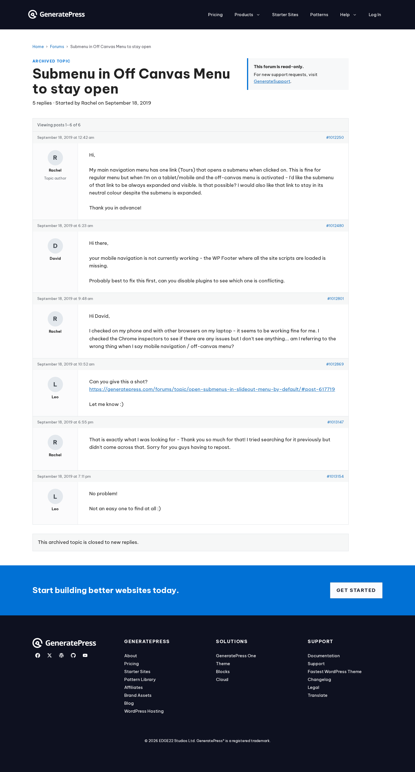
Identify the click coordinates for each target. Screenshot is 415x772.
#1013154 (335, 476)
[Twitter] (49, 655)
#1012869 (335, 364)
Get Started (356, 590)
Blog (129, 703)
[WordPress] (61, 655)
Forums (57, 46)
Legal (313, 687)
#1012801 (335, 298)
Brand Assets (138, 695)
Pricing (215, 14)
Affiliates (133, 687)
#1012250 (335, 137)
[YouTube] (85, 655)
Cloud (222, 679)
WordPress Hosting (144, 711)
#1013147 (335, 422)
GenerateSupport (272, 81)
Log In (375, 14)
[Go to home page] (56, 17)
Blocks (223, 671)
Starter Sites (285, 14)
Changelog (319, 679)
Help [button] (345, 14)
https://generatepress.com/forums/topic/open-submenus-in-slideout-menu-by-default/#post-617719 (212, 389)
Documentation (324, 655)
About (130, 655)
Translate (317, 695)
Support (316, 663)
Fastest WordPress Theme (335, 671)
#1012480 (335, 225)
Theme (223, 663)
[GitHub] (73, 655)
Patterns (319, 14)
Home (38, 46)
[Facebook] (37, 655)
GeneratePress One (236, 655)
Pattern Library (140, 679)
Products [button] (244, 14)
